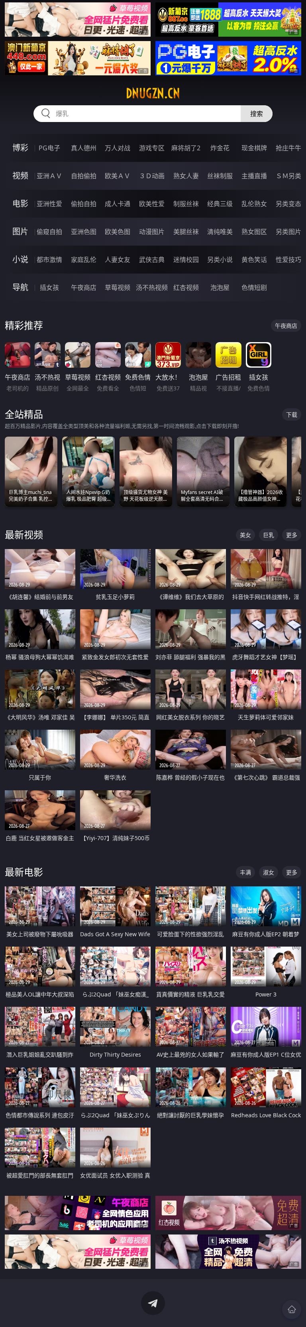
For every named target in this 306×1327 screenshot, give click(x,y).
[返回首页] (291, 1309)
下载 (291, 414)
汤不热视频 (152, 287)
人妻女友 (117, 259)
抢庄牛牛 (288, 148)
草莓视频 (117, 287)
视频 (20, 175)
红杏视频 (186, 287)
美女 (245, 535)
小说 (20, 259)
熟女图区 (254, 231)
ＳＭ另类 (288, 175)
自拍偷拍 (83, 175)
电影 (20, 203)
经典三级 (220, 203)
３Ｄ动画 (152, 175)
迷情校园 (186, 259)
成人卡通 (117, 203)
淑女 (268, 872)
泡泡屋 (220, 287)
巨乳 (268, 535)
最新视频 (24, 534)
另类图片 (288, 231)
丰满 (245, 872)
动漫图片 (152, 231)
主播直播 (254, 175)
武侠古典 (152, 259)
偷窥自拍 (49, 231)
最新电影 (24, 871)
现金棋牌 (254, 148)
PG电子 (49, 148)
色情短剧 (254, 287)
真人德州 (83, 148)
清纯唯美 (220, 231)
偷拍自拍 (83, 203)
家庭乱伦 (83, 259)
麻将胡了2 (185, 148)
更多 (291, 535)
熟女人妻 (186, 175)
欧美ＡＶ (117, 175)
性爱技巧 (288, 259)
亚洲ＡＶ (49, 175)
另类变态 (288, 203)
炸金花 (220, 148)
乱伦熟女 (254, 203)
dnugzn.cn (153, 93)
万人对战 (117, 148)
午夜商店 (83, 287)
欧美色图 (117, 231)
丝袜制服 (220, 175)
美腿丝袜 (186, 231)
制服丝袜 (186, 203)
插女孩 (49, 287)
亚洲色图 (83, 231)
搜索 (256, 113)
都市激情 (49, 259)
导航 (20, 287)
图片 (20, 231)
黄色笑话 (254, 259)
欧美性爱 (152, 203)
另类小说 (220, 259)
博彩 (20, 147)
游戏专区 (152, 148)
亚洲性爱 (49, 203)
